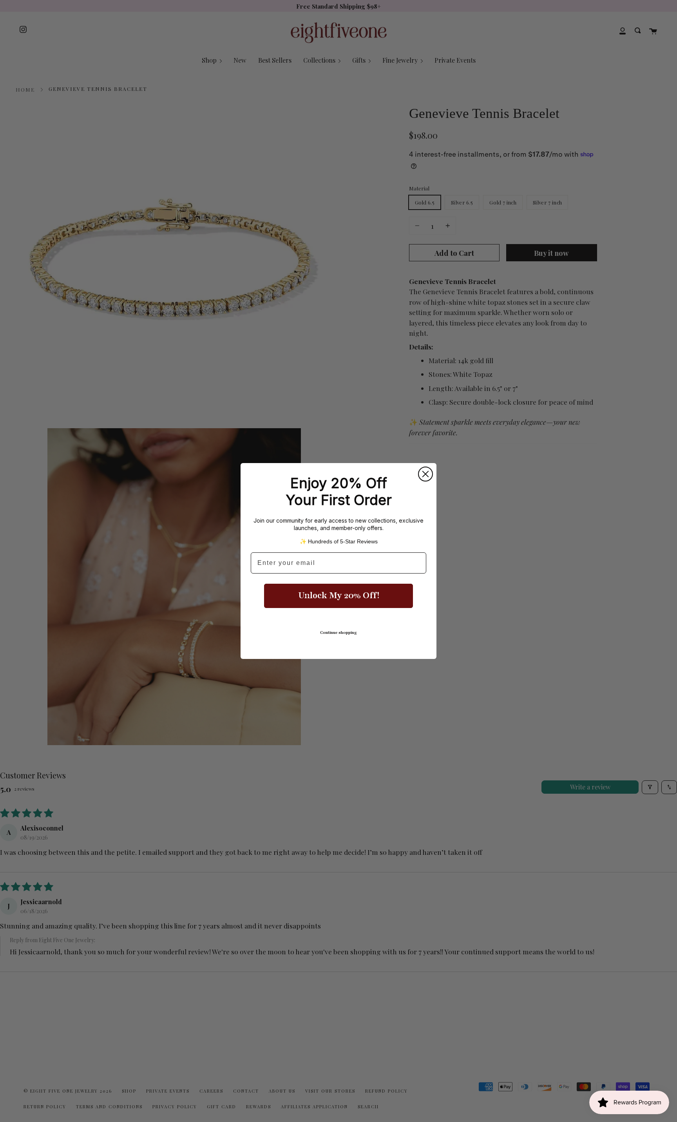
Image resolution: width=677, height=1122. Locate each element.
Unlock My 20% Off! (338, 595)
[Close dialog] (425, 474)
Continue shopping (338, 632)
